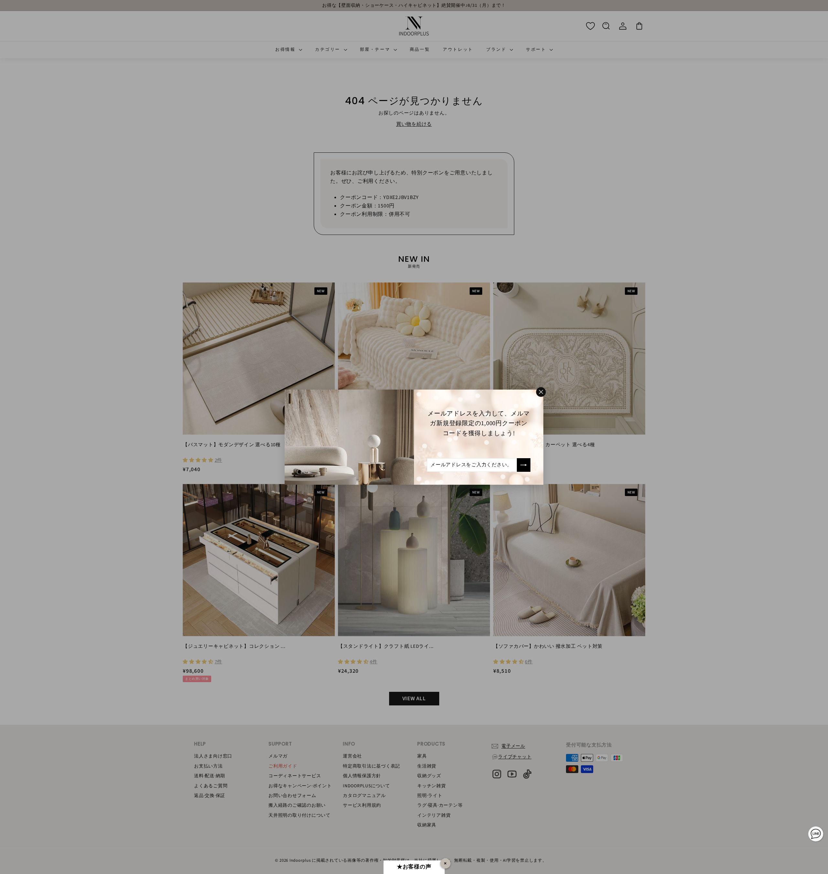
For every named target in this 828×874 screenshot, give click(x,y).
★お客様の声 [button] (414, 867)
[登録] (523, 464)
